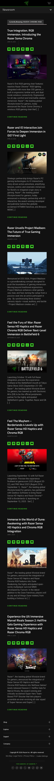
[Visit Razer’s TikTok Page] (33, 767)
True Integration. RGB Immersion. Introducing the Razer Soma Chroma (24, 34)
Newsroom (9, 10)
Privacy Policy (29, 756)
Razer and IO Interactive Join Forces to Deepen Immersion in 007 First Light (26, 131)
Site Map (9, 756)
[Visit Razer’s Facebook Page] (13, 767)
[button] (27, 722)
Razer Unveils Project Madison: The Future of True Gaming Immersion (26, 232)
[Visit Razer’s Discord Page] (41, 767)
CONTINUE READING (17, 117)
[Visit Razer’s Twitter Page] (25, 767)
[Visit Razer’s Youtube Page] (29, 767)
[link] (26, 4)
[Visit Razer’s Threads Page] (21, 767)
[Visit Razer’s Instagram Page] (17, 767)
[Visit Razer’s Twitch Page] (37, 767)
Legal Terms (18, 756)
